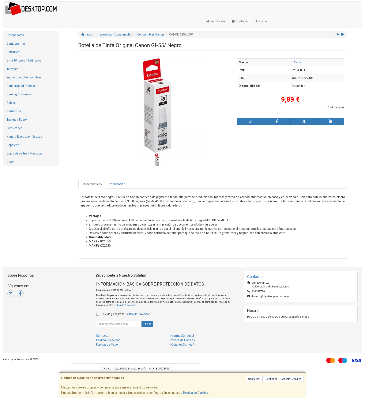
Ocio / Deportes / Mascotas (25, 153)
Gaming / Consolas (19, 94)
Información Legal (182, 335)
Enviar (147, 324)
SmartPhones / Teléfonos (24, 60)
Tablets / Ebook (17, 119)
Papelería (13, 145)
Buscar (263, 21)
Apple (10, 162)
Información (117, 184)
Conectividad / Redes (21, 86)
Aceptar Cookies (291, 378)
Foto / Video (15, 128)
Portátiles (13, 52)
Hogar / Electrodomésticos (24, 136)
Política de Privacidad (124, 305)
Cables (11, 102)
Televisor (13, 69)
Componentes (16, 43)
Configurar (254, 378)
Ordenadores (15, 35)
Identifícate (217, 21)
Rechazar (271, 378)
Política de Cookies (195, 392)
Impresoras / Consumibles (24, 77)
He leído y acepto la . (126, 314)
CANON (296, 62)
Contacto (241, 21)
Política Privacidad (108, 340)
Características (92, 184)
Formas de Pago (107, 344)
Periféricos (14, 111)
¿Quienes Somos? (182, 344)
